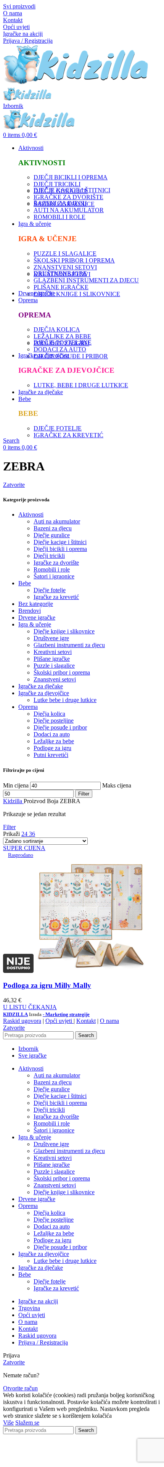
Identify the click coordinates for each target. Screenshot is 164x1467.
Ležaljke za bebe (54, 741)
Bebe (24, 583)
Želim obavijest (63, 1460)
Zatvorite (14, 484)
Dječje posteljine (54, 720)
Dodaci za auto (52, 734)
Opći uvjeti (16, 27)
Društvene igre (51, 638)
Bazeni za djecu (53, 528)
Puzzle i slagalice (54, 665)
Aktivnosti (30, 514)
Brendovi (29, 610)
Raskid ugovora (22, 1021)
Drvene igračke (36, 617)
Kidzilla (13, 801)
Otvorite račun (20, 1388)
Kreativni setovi (53, 652)
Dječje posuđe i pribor (60, 727)
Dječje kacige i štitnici (60, 542)
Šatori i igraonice (54, 576)
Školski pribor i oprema (62, 672)
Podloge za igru (52, 748)
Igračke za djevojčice (43, 693)
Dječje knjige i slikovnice (64, 631)
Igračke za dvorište (56, 562)
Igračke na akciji (23, 34)
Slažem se (27, 1422)
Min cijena (16, 785)
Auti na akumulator (57, 521)
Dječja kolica (49, 713)
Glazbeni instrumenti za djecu (69, 645)
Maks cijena (116, 785)
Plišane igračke (52, 658)
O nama (12, 13)
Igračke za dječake (40, 686)
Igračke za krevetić (56, 597)
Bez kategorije (35, 604)
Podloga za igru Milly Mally (47, 985)
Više (8, 1422)
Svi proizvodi (19, 6)
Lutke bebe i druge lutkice (65, 700)
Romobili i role (52, 569)
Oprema (28, 707)
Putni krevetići (51, 755)
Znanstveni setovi (55, 679)
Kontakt (13, 20)
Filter (83, 794)
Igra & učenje (34, 624)
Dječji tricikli (49, 555)
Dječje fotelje (50, 590)
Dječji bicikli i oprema (60, 549)
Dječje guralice (52, 535)
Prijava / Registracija (43, 1342)
